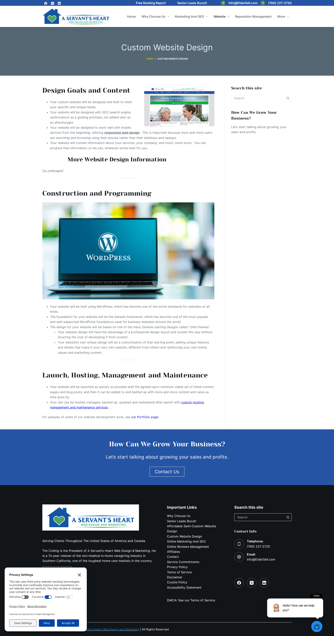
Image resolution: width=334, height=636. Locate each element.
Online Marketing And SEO (186, 541)
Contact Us (244, 142)
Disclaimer (174, 577)
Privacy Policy (177, 567)
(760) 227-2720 (280, 3)
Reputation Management (253, 16)
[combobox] (257, 98)
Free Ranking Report (151, 3)
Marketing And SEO (189, 16)
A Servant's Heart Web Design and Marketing (108, 629)
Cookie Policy (177, 582)
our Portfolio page (144, 417)
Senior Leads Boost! (192, 3)
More (281, 16)
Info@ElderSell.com (242, 3)
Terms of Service (179, 572)
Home (131, 16)
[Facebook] (45, 3)
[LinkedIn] (59, 3)
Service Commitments (183, 562)
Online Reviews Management (188, 547)
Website (220, 16)
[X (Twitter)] (52, 3)
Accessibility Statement (184, 587)
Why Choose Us (153, 16)
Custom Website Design (184, 536)
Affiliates (173, 552)
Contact (173, 557)
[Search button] (287, 98)
